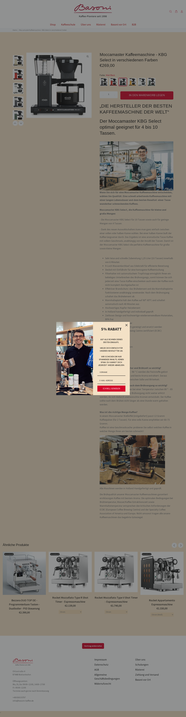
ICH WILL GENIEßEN (111, 388)
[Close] (126, 325)
